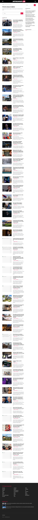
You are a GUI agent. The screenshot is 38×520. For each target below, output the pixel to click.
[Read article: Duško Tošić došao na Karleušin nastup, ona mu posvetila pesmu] (7, 232)
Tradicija (26, 489)
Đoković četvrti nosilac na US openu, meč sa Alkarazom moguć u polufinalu (18, 86)
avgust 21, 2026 (21, 260)
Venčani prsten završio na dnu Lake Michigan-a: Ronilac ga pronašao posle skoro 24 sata (18, 453)
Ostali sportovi (16, 490)
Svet (14, 495)
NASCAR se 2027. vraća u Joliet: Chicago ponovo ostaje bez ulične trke (18, 472)
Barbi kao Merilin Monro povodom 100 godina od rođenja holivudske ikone (18, 388)
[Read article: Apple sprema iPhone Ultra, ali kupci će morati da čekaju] (7, 179)
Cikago (3, 490)
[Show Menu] (2, 1)
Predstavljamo (16, 491)
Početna (3, 4)
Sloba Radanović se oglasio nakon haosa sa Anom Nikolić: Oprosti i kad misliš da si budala (18, 106)
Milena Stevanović (16, 260)
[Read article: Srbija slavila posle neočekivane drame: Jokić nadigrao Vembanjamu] (7, 337)
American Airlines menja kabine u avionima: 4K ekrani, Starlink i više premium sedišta (18, 21)
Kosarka (3, 496)
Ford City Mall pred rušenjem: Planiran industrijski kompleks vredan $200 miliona (17, 49)
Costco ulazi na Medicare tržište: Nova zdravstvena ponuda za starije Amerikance (18, 463)
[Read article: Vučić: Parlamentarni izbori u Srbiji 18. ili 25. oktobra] (7, 197)
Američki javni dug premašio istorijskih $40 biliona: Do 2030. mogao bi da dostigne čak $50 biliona (18, 343)
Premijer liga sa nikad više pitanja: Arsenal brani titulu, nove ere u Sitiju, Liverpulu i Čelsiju (18, 221)
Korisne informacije (5, 495)
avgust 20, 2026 (21, 409)
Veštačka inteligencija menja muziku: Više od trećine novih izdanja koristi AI (18, 239)
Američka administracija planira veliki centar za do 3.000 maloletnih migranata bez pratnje (18, 426)
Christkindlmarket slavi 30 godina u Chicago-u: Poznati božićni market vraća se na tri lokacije (18, 325)
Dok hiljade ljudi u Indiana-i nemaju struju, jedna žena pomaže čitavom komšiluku (18, 277)
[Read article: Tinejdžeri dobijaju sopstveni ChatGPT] (7, 364)
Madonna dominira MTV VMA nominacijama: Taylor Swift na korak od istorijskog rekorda (18, 212)
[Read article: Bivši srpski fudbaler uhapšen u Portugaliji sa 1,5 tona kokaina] (7, 205)
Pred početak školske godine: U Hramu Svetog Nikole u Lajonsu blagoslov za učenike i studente (17, 268)
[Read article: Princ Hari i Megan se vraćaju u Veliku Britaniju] (7, 61)
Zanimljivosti (27, 495)
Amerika (3, 489)
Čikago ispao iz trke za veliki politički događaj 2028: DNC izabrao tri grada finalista (18, 168)
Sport (14, 492)
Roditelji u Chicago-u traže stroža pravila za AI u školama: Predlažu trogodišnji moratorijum (18, 287)
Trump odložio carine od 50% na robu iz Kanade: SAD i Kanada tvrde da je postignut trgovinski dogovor (18, 445)
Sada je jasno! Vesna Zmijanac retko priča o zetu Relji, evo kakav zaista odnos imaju (18, 379)
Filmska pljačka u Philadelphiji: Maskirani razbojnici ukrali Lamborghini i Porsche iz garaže (18, 142)
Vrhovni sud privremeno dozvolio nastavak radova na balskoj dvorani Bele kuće (18, 40)
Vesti (26, 492)
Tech (14, 496)
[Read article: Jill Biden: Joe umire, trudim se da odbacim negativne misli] (7, 69)
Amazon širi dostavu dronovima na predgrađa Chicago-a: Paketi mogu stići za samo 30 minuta (18, 435)
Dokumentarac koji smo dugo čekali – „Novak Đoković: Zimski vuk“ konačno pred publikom (18, 306)
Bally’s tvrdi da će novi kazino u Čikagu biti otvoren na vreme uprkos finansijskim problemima (18, 30)
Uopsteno (26, 491)
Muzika (15, 489)
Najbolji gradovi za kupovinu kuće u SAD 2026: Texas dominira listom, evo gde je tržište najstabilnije (18, 296)
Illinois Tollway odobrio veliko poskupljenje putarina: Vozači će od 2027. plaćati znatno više (18, 416)
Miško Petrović (16, 32)
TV (25, 490)
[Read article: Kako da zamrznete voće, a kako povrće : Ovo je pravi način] (7, 136)
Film (3, 491)
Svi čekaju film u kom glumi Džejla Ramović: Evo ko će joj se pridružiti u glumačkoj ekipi (18, 248)
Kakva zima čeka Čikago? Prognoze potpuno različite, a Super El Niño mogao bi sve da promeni (18, 159)
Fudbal (3, 492)
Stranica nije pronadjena (8, 4)
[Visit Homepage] (19, 1)
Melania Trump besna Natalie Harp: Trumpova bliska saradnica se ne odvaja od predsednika (18, 186)
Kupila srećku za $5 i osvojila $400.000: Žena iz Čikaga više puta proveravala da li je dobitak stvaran (18, 151)
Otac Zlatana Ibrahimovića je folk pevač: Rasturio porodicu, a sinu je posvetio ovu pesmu (18, 124)
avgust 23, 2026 (20, 32)
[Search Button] (35, 1)
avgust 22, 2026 (20, 144)
